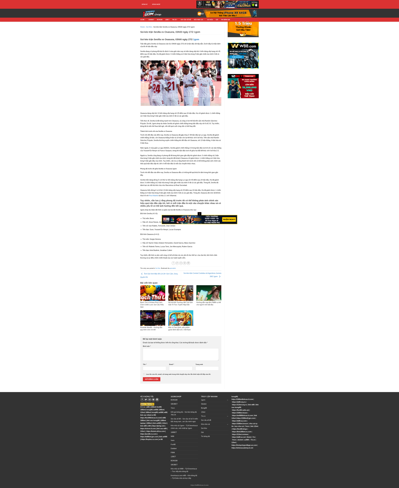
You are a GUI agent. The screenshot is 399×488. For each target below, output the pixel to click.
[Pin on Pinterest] (184, 263)
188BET (174, 432)
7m (253, 437)
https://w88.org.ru (239, 402)
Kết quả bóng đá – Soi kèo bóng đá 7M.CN (184, 413)
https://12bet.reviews (240, 434)
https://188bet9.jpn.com (246, 418)
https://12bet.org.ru (239, 405)
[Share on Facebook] (173, 263)
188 (149, 426)
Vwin (172, 440)
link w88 (143, 426)
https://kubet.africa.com (155, 431)
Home (142, 27)
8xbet (249, 437)
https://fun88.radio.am (240, 410)
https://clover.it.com (148, 428)
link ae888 (157, 423)
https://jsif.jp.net (158, 426)
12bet (167, 19)
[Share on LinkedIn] (188, 263)
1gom (142, 19)
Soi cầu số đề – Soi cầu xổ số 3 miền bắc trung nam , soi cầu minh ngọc (184, 420)
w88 (147, 407)
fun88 (159, 407)
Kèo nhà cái (198, 19)
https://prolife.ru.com (148, 434)
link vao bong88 (153, 420)
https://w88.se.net (239, 437)
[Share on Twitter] (177, 263)
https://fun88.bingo (239, 429)
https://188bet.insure (240, 423)
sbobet (240, 440)
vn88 (158, 415)
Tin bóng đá (225, 19)
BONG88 (174, 400)
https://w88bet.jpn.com (149, 437)
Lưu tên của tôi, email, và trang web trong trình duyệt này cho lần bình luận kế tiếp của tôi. (178, 374)
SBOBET (174, 404)
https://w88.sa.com (239, 421)
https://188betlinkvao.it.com (242, 399)
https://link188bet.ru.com (241, 432)
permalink (173, 268)
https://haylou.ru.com (149, 439)
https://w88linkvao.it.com (199, 485)
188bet (153, 407)
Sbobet (151, 19)
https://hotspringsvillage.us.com (244, 445)
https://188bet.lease (239, 413)
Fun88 (173, 444)
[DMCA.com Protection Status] (147, 404)
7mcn (173, 408)
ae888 (155, 410)
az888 (246, 440)
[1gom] (159, 13)
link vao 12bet (145, 415)
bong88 (149, 410)
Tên (145, 364)
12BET (173, 456)
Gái (217, 19)
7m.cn (174, 19)
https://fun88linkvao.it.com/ (150, 418)
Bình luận (147, 346)
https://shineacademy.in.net (242, 448)
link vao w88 (162, 428)
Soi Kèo (210, 19)
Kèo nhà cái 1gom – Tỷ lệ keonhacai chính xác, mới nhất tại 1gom (184, 427)
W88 (172, 436)
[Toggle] (227, 400)
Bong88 (160, 19)
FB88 (173, 452)
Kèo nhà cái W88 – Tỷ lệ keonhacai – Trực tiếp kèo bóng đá (184, 470)
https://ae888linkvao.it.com (242, 415)
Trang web (199, 364)
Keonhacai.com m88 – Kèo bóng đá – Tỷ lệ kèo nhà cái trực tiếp (184, 477)
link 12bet (254, 426)
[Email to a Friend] (181, 263)
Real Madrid (153, 195)
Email (171, 364)
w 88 (154, 415)
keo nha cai (239, 426)
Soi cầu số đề (186, 19)
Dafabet (174, 448)
